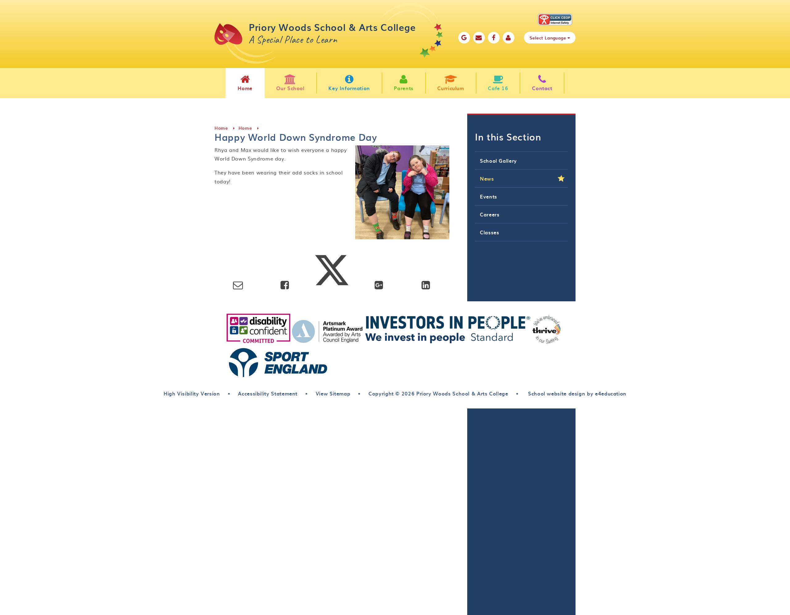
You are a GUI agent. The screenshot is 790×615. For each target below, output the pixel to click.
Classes (489, 232)
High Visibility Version (192, 393)
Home (221, 128)
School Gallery (498, 160)
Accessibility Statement (267, 393)
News (487, 178)
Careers (489, 214)
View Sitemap (333, 393)
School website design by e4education (576, 393)
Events (488, 196)
